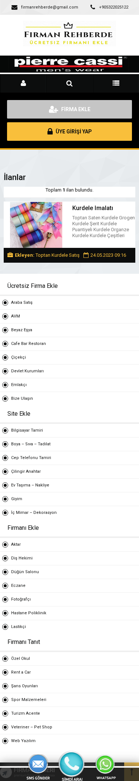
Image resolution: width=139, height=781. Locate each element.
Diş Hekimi (22, 558)
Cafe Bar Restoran (28, 343)
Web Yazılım (23, 740)
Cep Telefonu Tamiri (31, 457)
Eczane (18, 585)
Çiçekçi (18, 357)
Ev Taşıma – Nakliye (30, 485)
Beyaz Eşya (21, 330)
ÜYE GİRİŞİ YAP (73, 131)
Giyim (16, 498)
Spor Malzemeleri (28, 699)
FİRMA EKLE (75, 109)
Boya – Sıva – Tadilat (30, 444)
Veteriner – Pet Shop (31, 727)
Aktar (16, 544)
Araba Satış (22, 302)
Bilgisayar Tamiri (27, 430)
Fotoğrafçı (21, 599)
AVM (15, 316)
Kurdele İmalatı (92, 208)
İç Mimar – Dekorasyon (34, 512)
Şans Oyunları (24, 686)
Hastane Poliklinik (28, 613)
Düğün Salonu (25, 571)
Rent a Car (21, 672)
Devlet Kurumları (27, 371)
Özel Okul (20, 658)
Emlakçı (19, 384)
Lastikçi (18, 626)
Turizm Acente (25, 713)
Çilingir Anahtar (26, 471)
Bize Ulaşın (22, 398)
